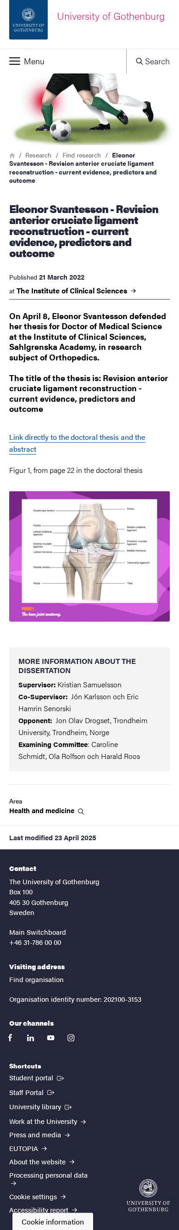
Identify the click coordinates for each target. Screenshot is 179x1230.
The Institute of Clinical (73, 290)
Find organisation (36, 979)
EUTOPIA (24, 1148)
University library (41, 1106)
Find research (81, 155)
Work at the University (44, 1121)
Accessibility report (39, 1209)
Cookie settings (34, 1196)
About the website (38, 1161)
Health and (42, 810)
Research (38, 155)
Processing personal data (48, 1174)
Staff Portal (32, 1092)
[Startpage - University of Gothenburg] (148, 1195)
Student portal (37, 1077)
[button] (63, 61)
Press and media (36, 1134)
